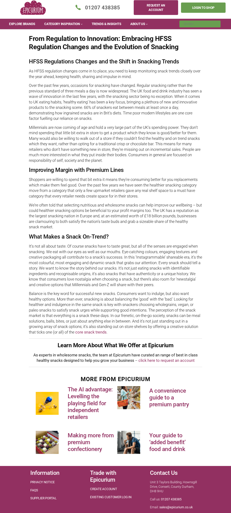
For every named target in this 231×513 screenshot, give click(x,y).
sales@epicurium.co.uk (176, 507)
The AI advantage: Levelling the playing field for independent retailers (90, 403)
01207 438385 (171, 499)
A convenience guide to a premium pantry (169, 397)
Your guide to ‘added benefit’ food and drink (167, 442)
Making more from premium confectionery (91, 442)
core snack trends (90, 332)
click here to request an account (166, 360)
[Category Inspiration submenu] (82, 24)
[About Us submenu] (147, 24)
